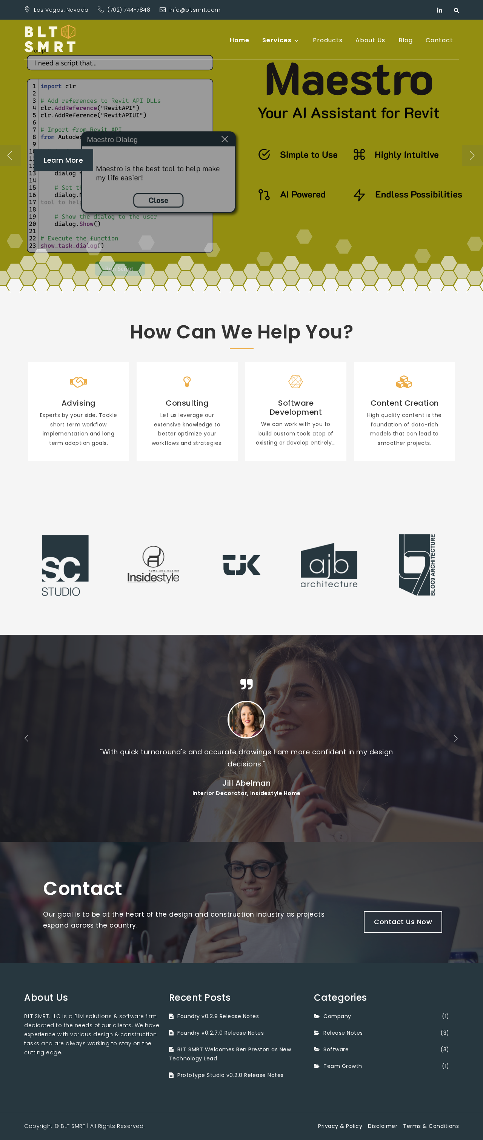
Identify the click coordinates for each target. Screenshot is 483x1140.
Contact (439, 40)
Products (328, 40)
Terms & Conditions (431, 1126)
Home (239, 40)
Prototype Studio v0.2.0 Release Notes (230, 1075)
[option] (241, 155)
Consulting (187, 403)
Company (337, 1016)
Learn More (63, 160)
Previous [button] (10, 155)
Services (277, 40)
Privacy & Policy (340, 1126)
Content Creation (405, 403)
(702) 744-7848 (130, 10)
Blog (405, 40)
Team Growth (342, 1066)
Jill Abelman (241, 783)
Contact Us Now (403, 921)
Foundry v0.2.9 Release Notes (218, 1016)
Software (336, 1049)
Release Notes (343, 1033)
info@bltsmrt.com (195, 10)
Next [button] (472, 155)
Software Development (296, 407)
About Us (370, 40)
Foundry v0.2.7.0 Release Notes (220, 1033)
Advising (79, 403)
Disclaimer (382, 1126)
